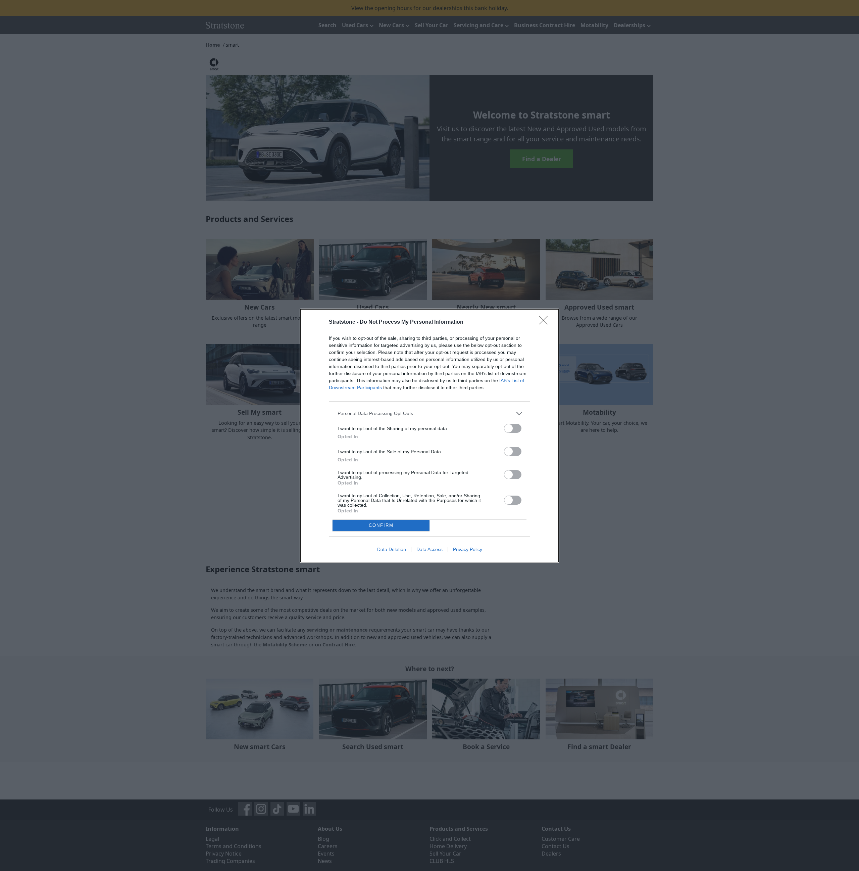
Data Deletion (391, 549)
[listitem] (429, 413)
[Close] (545, 322)
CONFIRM (381, 525)
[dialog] (429, 435)
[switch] (512, 428)
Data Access (429, 549)
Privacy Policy (467, 549)
